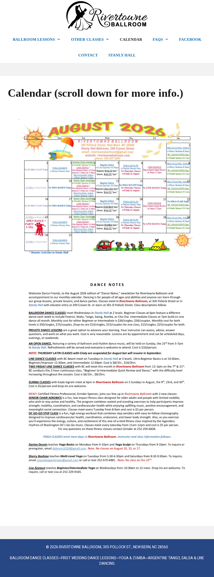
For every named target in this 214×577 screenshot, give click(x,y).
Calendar (131, 39)
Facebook (190, 39)
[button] (60, 39)
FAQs (158, 39)
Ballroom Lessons (34, 39)
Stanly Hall (122, 55)
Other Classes (87, 39)
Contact (88, 55)
